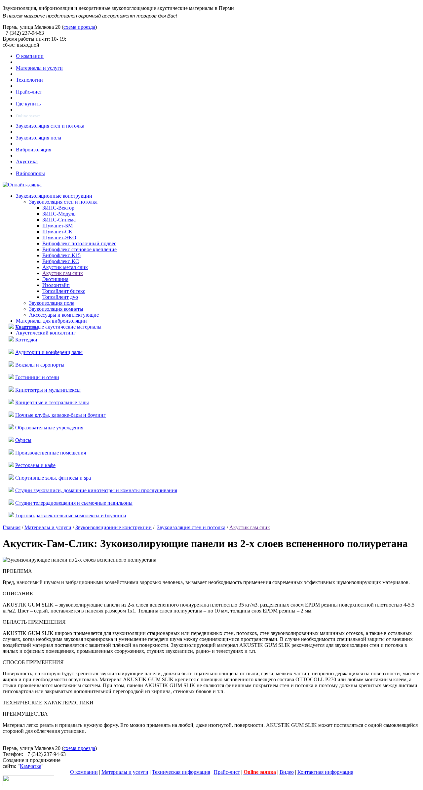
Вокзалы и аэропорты (39, 365)
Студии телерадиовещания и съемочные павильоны (74, 503)
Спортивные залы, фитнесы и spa (53, 478)
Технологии (29, 80)
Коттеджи (26, 339)
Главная (11, 527)
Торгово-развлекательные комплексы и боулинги (70, 515)
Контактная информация (325, 772)
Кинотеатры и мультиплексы (48, 390)
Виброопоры (30, 173)
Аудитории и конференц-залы (49, 352)
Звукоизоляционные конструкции (113, 527)
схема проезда (79, 27)
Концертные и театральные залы (52, 402)
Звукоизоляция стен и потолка (50, 126)
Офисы (23, 440)
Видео (287, 772)
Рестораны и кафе (35, 465)
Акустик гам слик (249, 527)
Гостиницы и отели (37, 377)
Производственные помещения (50, 452)
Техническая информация (181, 772)
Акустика (27, 161)
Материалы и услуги (39, 68)
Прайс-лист (29, 92)
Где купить (28, 103)
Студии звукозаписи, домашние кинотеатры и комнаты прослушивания (96, 490)
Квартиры (26, 327)
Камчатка (30, 766)
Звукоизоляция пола (38, 137)
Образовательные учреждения (49, 427)
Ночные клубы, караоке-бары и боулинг (60, 415)
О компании (30, 56)
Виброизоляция (33, 149)
